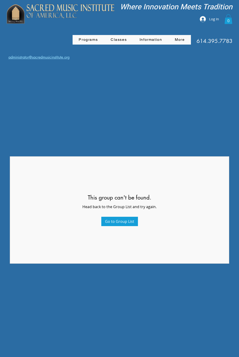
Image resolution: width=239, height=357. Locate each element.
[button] (228, 19)
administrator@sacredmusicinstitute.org (39, 57)
